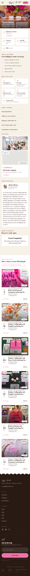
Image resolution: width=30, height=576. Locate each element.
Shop (3, 518)
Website (10, 35)
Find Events (4, 495)
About (3, 512)
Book (25, 2)
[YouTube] (6, 530)
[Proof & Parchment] (5, 186)
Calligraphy (4, 498)
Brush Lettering (5, 501)
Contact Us (4, 521)
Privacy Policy (24, 559)
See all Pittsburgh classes (13, 265)
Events (3, 509)
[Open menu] (3, 2)
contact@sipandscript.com (8, 486)
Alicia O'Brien (13, 185)
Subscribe (15, 555)
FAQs (3, 515)
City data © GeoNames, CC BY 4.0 (21, 570)
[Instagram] (9, 530)
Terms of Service (5, 560)
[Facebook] (3, 530)
